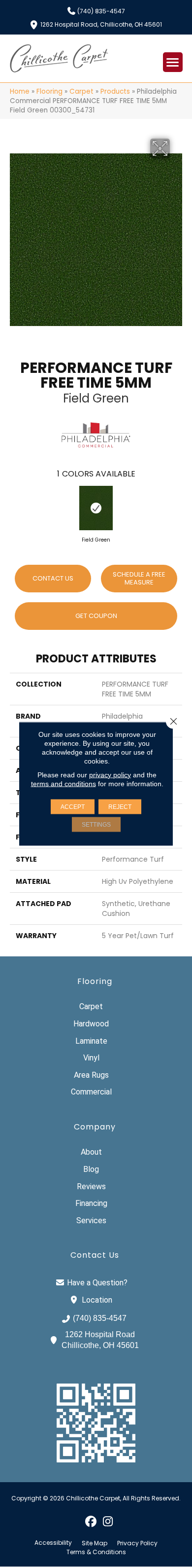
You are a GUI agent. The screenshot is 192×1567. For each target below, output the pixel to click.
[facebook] (91, 1521)
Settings (96, 824)
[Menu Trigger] (173, 62)
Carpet (81, 91)
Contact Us (52, 578)
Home (20, 91)
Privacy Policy (137, 1543)
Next (177, 506)
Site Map (94, 1543)
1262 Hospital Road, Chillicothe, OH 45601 (101, 24)
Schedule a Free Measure (139, 578)
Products (115, 91)
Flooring (49, 91)
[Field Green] (96, 508)
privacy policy (110, 774)
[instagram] (108, 1521)
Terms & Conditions (96, 1552)
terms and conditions (63, 783)
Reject (119, 806)
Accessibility (53, 1543)
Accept (73, 806)
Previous (14, 506)
